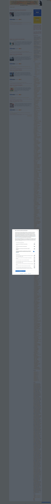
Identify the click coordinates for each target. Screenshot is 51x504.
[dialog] (25, 252)
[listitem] (25, 242)
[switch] (34, 244)
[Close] (37, 230)
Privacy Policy (29, 273)
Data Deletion (21, 273)
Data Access (25, 273)
